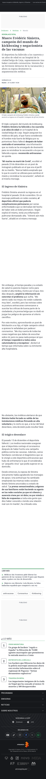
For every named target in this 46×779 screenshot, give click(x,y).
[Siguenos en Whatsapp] (38, 735)
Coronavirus (23, 593)
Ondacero (4, 31)
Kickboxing (36, 593)
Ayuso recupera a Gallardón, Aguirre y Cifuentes (16, 2)
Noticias (16, 31)
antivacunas (8, 593)
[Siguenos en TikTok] (13, 735)
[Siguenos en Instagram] (19, 735)
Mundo (25, 31)
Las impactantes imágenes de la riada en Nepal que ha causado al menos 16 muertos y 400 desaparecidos (26, 684)
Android (18, 722)
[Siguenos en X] (32, 735)
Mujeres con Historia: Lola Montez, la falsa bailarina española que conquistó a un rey (21, 584)
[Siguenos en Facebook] (26, 735)
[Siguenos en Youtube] (7, 735)
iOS (32, 722)
